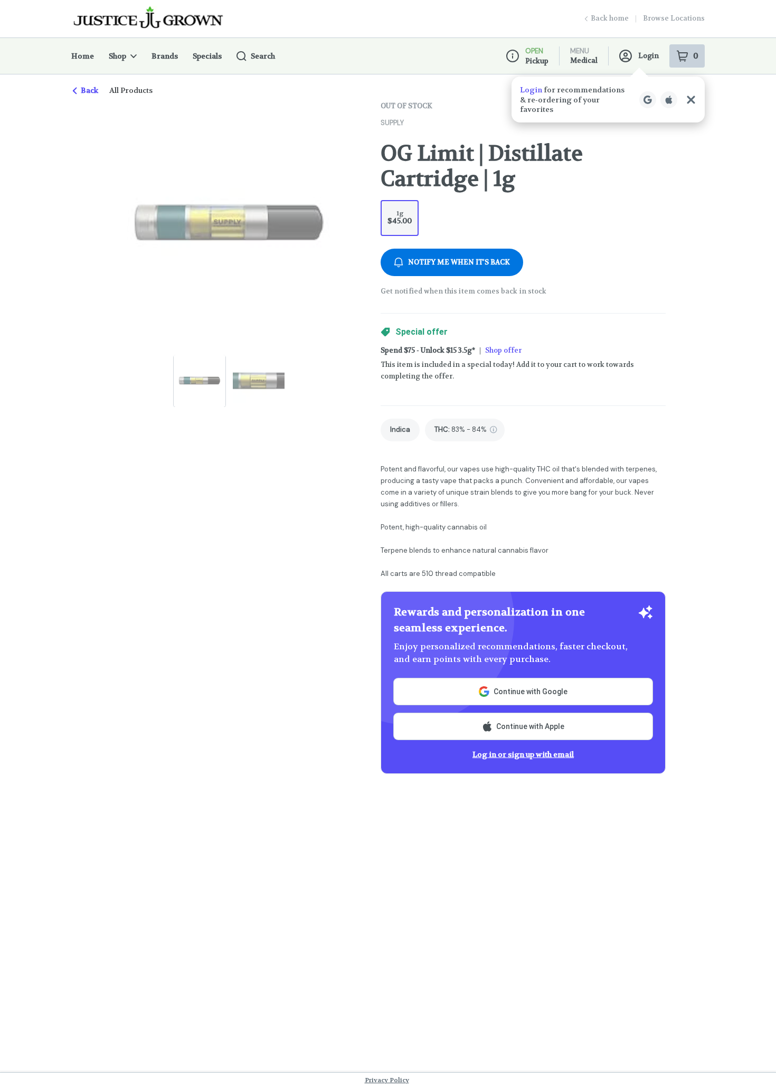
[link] (400, 430)
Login (648, 55)
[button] (608, 99)
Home (82, 56)
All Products (131, 90)
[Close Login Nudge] (691, 99)
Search (263, 56)
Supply (392, 122)
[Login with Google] (647, 99)
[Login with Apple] (668, 99)
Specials (207, 56)
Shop (117, 56)
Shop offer (503, 350)
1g (399, 217)
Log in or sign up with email (523, 754)
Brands (165, 56)
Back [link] (89, 90)
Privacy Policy (387, 1080)
